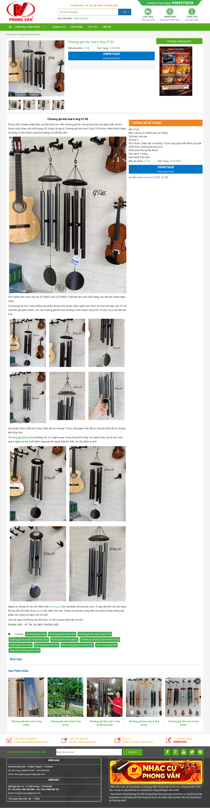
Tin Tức (92, 26)
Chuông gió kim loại (36, 634)
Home (10, 34)
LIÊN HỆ (106, 26)
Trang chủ (59, 26)
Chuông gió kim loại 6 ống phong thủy (29, 639)
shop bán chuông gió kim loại (25, 650)
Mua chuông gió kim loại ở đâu (77, 645)
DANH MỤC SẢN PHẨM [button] (27, 26)
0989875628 (182, 3)
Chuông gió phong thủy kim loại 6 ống (100, 639)
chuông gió (56, 606)
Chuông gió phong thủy (28, 34)
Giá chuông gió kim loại (46, 645)
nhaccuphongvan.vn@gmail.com (29, 774)
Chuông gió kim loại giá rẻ (64, 639)
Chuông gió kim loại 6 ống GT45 (94, 634)
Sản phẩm (77, 26)
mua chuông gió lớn (106, 645)
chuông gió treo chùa (21, 645)
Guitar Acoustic (81, 18)
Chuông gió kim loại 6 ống (62, 634)
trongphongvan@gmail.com (27, 793)
